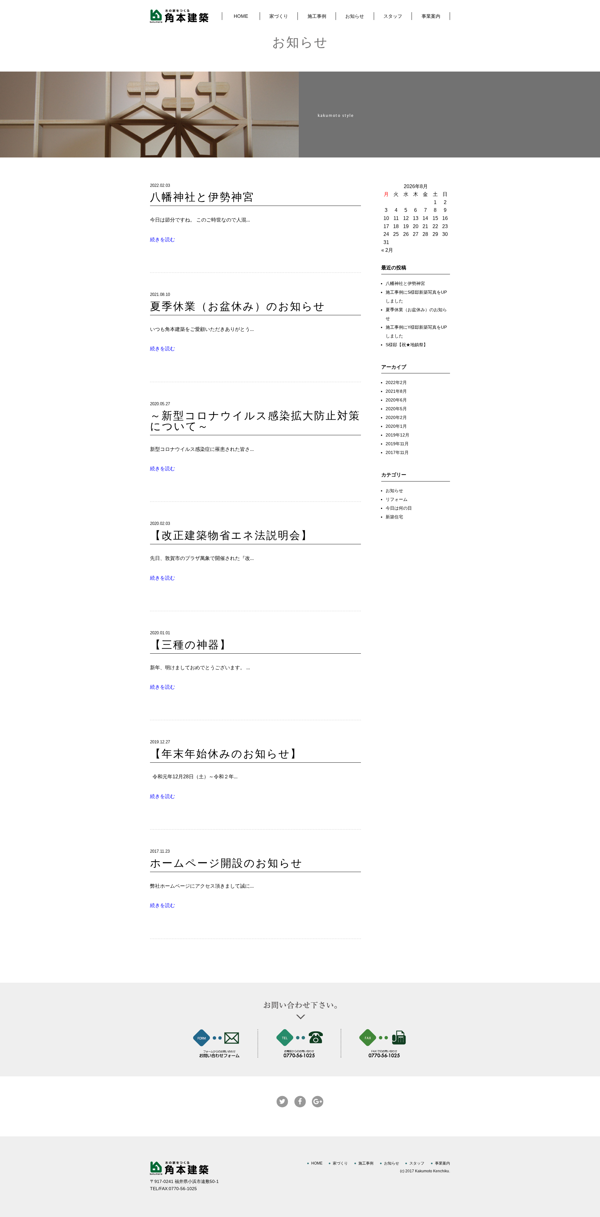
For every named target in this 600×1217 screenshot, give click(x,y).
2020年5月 (396, 408)
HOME (241, 16)
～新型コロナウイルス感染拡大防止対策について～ (255, 421)
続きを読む (162, 239)
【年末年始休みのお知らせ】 (226, 754)
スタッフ (392, 16)
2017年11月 (397, 452)
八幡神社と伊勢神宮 (202, 197)
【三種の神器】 (190, 645)
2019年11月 (397, 443)
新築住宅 (394, 516)
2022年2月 (396, 382)
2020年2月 (396, 417)
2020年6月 (396, 399)
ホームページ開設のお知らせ (226, 863)
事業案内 (431, 16)
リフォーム (397, 499)
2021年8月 (396, 391)
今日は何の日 (399, 508)
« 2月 (387, 250)
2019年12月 (397, 434)
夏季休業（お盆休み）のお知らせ (237, 306)
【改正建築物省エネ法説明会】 (231, 535)
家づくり (278, 16)
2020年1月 (396, 426)
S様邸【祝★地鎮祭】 (407, 344)
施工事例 (317, 16)
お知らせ (354, 16)
